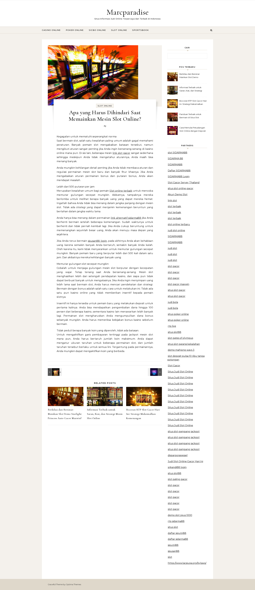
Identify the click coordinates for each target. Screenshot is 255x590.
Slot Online (119, 30)
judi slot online (176, 230)
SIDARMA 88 (175, 158)
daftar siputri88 (177, 533)
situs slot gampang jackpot (184, 431)
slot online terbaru (179, 224)
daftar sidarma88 (178, 539)
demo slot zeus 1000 (180, 515)
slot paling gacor (177, 479)
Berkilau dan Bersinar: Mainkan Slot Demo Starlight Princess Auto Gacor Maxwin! (65, 414)
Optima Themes (73, 584)
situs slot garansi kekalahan (184, 344)
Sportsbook (140, 30)
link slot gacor (121, 153)
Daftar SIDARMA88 (179, 170)
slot (170, 557)
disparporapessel (178, 455)
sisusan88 (173, 551)
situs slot (173, 527)
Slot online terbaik (120, 190)
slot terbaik (174, 206)
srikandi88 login (177, 467)
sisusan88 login (97, 241)
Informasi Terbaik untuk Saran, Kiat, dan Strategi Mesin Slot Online (105, 414)
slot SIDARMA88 (177, 152)
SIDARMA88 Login (178, 176)
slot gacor (173, 266)
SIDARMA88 (175, 164)
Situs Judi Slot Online (180, 371)
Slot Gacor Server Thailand (184, 182)
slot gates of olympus (180, 338)
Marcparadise (128, 12)
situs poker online (178, 314)
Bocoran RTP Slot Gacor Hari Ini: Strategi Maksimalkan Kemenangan (143, 414)
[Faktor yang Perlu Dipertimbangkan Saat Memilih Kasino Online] (155, 372)
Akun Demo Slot (177, 194)
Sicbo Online (97, 30)
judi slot (172, 248)
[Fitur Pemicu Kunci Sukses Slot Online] (54, 372)
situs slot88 (174, 332)
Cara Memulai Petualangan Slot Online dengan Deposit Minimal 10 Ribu (192, 129)
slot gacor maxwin (178, 284)
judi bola (173, 302)
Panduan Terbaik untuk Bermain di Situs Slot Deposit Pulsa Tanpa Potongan (190, 116)
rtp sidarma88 (176, 521)
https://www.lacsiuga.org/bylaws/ (187, 563)
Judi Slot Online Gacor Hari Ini (185, 461)
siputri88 (173, 545)
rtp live (172, 326)
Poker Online (75, 30)
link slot (172, 200)
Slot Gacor (174, 365)
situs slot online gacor (180, 188)
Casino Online (51, 30)
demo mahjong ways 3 (181, 350)
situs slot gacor (176, 290)
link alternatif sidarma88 (126, 218)
